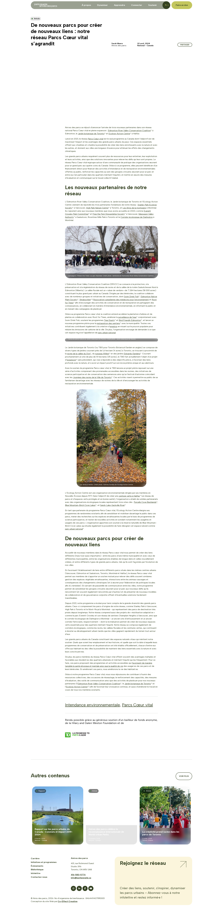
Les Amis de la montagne (134, 208)
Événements (37, 866)
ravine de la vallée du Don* (79, 353)
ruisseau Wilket (102, 353)
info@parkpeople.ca (81, 878)
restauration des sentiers (108, 323)
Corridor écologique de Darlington (137, 217)
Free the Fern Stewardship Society (109, 214)
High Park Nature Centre (97, 208)
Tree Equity (109, 320)
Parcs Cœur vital (95, 139)
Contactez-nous (39, 877)
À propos (86, 5)
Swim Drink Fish (131, 296)
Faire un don (182, 5)
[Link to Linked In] (79, 888)
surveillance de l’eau (127, 317)
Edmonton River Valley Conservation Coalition (129, 130)
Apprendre (119, 5)
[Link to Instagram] (73, 888)
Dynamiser (102, 5)
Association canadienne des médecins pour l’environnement (121, 299)
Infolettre (35, 873)
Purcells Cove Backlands (145, 502)
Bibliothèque (37, 869)
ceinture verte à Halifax (129, 496)
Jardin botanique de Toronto (91, 133)
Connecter (136, 5)
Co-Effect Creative (67, 901)
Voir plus (184, 776)
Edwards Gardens (132, 353)
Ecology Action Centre (119, 133)
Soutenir (152, 5)
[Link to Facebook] (85, 888)
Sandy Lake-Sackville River (112, 505)
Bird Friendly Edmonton (130, 320)
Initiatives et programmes (44, 862)
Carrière (35, 858)
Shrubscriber (85, 299)
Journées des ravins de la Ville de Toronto (92, 377)
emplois (113, 326)
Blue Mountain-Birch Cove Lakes (80, 505)
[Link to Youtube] (90, 888)
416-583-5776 (78, 874)
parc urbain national (107, 332)
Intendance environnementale (92, 704)
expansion (71, 360)
